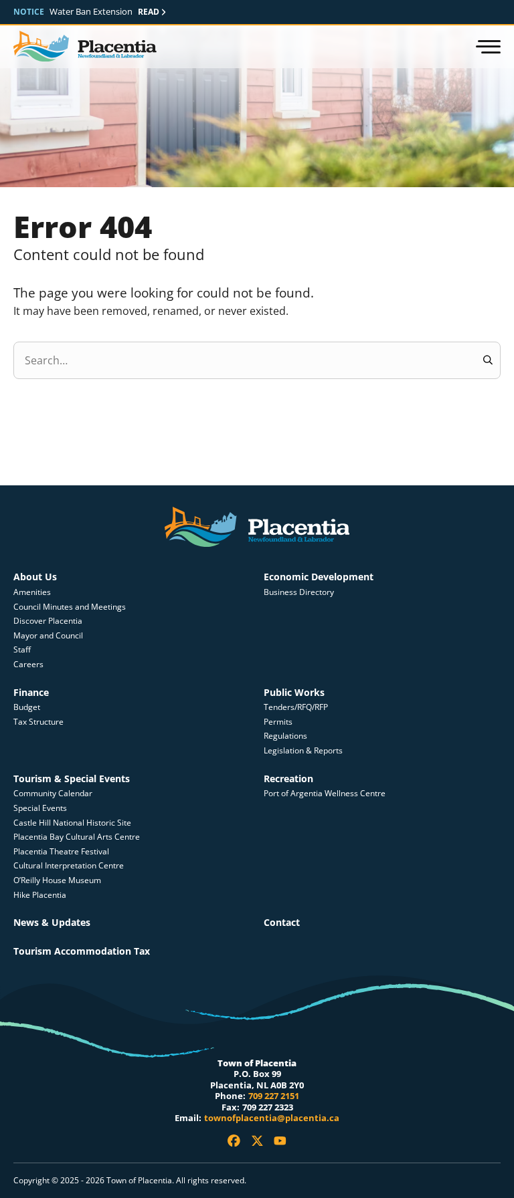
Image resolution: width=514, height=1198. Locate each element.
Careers (28, 664)
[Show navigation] (487, 46)
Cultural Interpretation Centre (68, 865)
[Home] (85, 47)
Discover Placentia (47, 620)
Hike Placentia (39, 895)
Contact (282, 922)
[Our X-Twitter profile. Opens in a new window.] (257, 1140)
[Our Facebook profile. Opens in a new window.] (234, 1140)
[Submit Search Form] (488, 360)
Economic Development (318, 576)
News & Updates (51, 922)
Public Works (294, 692)
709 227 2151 (273, 1095)
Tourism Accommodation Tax (81, 951)
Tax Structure (38, 721)
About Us (35, 576)
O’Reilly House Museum (57, 880)
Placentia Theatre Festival (61, 851)
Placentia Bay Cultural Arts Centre (76, 836)
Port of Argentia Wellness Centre (325, 793)
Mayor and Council (48, 635)
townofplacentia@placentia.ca (271, 1117)
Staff (22, 649)
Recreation (288, 778)
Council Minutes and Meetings (69, 606)
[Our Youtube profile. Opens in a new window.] (280, 1140)
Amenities (32, 592)
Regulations (285, 735)
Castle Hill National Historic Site (73, 822)
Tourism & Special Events (71, 778)
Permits (278, 721)
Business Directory (299, 592)
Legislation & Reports (303, 750)
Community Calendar (52, 793)
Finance (31, 692)
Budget (26, 707)
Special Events (40, 808)
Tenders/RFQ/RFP (296, 707)
